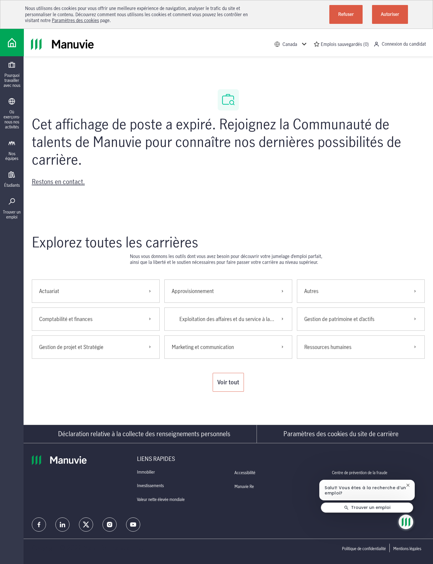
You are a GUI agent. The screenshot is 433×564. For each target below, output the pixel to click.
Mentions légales (407, 548)
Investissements (150, 485)
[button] (228, 382)
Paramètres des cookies (75, 20)
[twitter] (86, 524)
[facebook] (39, 524)
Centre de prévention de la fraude (359, 472)
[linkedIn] (62, 524)
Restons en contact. (58, 181)
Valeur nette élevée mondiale (161, 499)
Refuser (346, 14)
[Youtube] (133, 524)
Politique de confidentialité (364, 548)
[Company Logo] (12, 42)
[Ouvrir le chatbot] (406, 522)
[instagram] (110, 524)
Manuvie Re (244, 486)
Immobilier (146, 472)
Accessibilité (244, 472)
